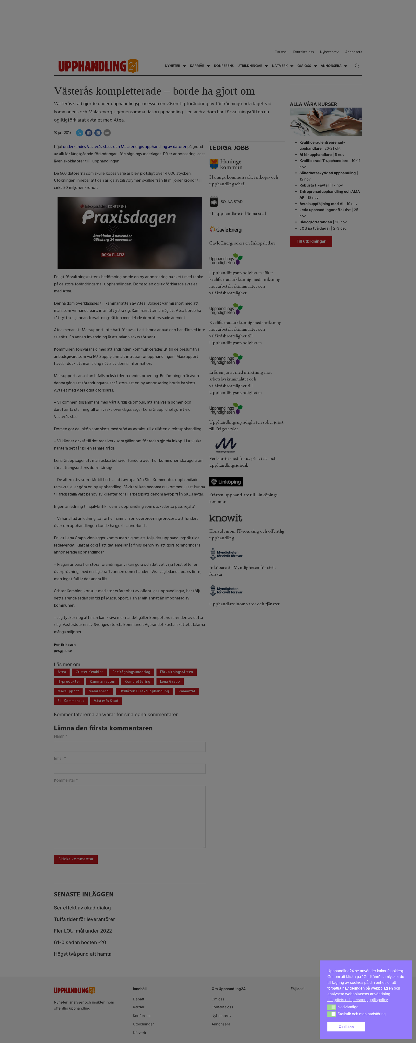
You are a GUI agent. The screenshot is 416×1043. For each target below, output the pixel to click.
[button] (385, 1027)
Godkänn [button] (346, 1027)
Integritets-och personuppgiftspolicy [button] (357, 1000)
